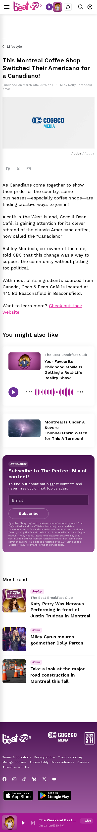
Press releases (62, 762)
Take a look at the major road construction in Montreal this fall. (57, 675)
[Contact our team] (68, 7)
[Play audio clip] (13, 392)
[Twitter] (18, 168)
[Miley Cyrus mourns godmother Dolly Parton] (14, 639)
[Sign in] (90, 7)
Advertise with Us (15, 767)
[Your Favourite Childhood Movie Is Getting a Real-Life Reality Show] (24, 361)
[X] (44, 779)
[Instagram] (14, 779)
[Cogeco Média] (62, 740)
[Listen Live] (49, 7)
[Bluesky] (34, 779)
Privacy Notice (25, 535)
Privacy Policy (25, 544)
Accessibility (39, 762)
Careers (83, 762)
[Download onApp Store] (18, 796)
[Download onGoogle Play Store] (54, 796)
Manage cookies (14, 762)
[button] (23, 823)
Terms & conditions (16, 757)
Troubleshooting (70, 757)
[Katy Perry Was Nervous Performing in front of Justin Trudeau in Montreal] (14, 600)
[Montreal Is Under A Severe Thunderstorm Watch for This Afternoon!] (24, 428)
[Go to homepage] (27, 9)
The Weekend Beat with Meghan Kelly (58, 820)
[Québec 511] (90, 743)
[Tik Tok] (24, 779)
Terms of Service (47, 544)
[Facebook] (7, 168)
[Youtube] (54, 779)
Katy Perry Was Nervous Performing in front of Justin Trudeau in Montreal (60, 610)
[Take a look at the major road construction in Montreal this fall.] (14, 671)
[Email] (28, 168)
